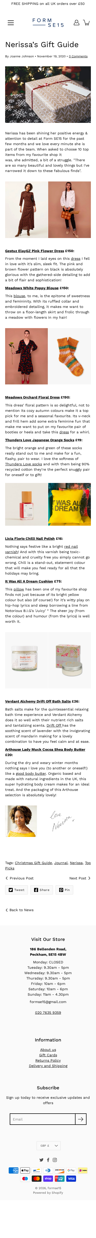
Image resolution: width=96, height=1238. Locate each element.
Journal (61, 863)
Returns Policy (48, 1060)
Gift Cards (48, 1055)
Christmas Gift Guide (33, 863)
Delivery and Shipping (48, 1066)
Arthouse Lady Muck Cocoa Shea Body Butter (45, 749)
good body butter (31, 773)
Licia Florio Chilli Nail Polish (30, 538)
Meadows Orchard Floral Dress (32, 397)
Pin (67, 890)
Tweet (19, 890)
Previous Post (22, 878)
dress (75, 258)
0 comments (78, 56)
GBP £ (44, 1145)
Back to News (21, 910)
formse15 (54, 1188)
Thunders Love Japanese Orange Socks (39, 440)
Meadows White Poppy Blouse (32, 288)
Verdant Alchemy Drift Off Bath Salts (38, 701)
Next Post (77, 878)
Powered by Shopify (48, 1192)
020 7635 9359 (48, 1012)
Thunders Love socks (23, 464)
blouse (19, 296)
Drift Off (54, 725)
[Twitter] (41, 1160)
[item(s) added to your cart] (87, 22)
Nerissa (76, 863)
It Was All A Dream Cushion (29, 581)
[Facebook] (48, 1160)
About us (48, 1050)
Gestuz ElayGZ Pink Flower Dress (34, 251)
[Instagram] (55, 1160)
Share (45, 890)
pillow (19, 589)
